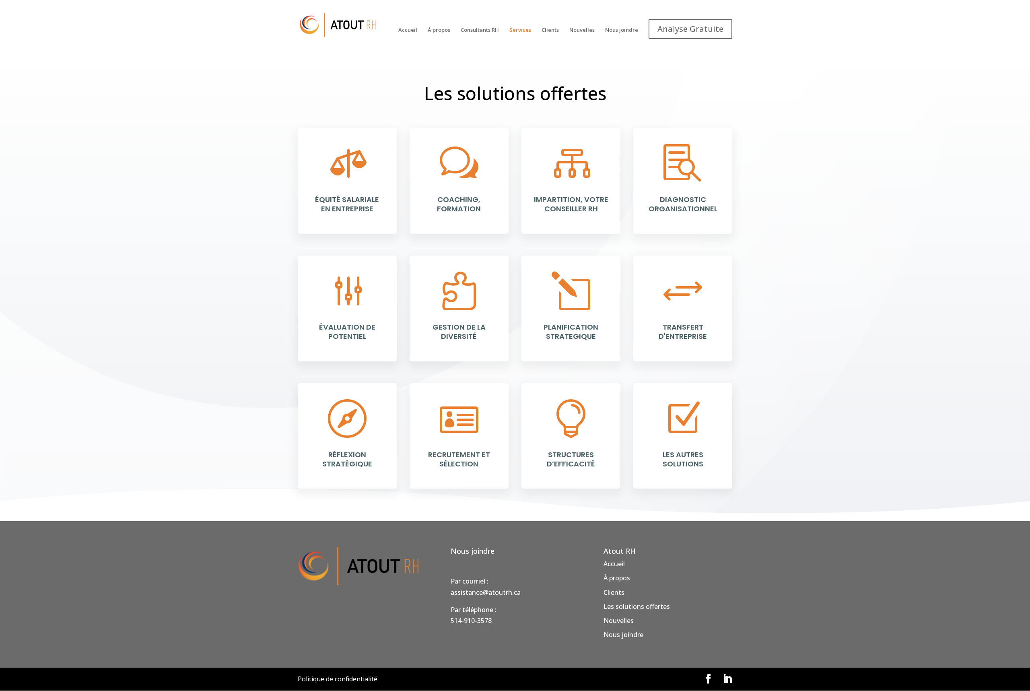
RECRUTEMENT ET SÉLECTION (459, 459)
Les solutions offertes (637, 606)
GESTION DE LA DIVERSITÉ (459, 331)
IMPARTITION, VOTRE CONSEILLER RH (571, 204)
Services (520, 30)
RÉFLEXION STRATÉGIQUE (347, 459)
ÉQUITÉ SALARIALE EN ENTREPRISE (347, 204)
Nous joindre (621, 30)
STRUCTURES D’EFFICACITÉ (571, 459)
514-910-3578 (471, 620)
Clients (550, 30)
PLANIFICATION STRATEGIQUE (571, 331)
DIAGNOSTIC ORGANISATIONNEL (683, 204)
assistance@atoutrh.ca (486, 592)
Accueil (407, 30)
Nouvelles (582, 30)
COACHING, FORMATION (459, 204)
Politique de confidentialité (337, 678)
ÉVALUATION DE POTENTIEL (347, 331)
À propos (439, 30)
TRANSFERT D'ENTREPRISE (683, 331)
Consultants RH (480, 30)
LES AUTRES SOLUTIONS (683, 459)
